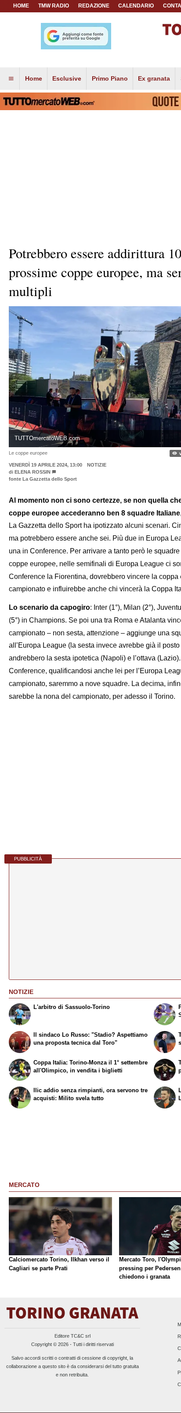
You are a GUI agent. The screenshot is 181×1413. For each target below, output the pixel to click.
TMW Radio (53, 5)
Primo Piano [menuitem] (110, 78)
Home (21, 5)
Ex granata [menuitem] (154, 78)
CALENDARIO (136, 5)
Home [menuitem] (33, 78)
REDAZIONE (93, 5)
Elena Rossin (32, 472)
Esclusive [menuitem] (66, 78)
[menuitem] (11, 78)
